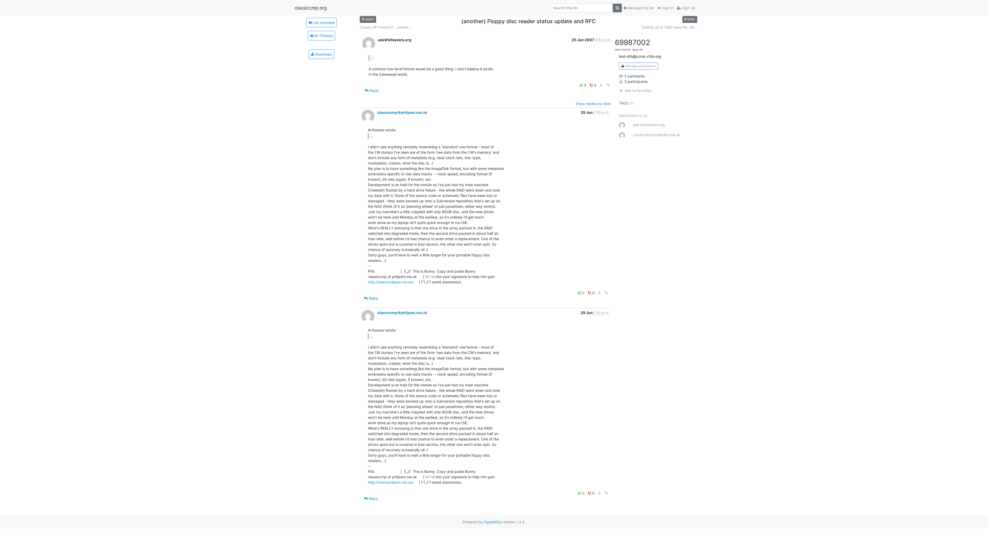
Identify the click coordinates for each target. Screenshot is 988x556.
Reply (373, 90)
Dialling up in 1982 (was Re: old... (669, 27)
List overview (323, 22)
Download (323, 54)
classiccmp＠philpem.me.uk (402, 112)
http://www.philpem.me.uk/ (391, 282)
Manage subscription (640, 66)
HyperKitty (493, 522)
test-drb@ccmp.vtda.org (640, 56)
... (371, 57)
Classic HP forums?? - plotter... (385, 27)
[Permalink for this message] (608, 85)
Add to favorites (637, 90)
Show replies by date (593, 103)
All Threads (323, 35)
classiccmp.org (311, 8)
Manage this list (640, 8)
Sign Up (688, 8)
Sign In (667, 8)
